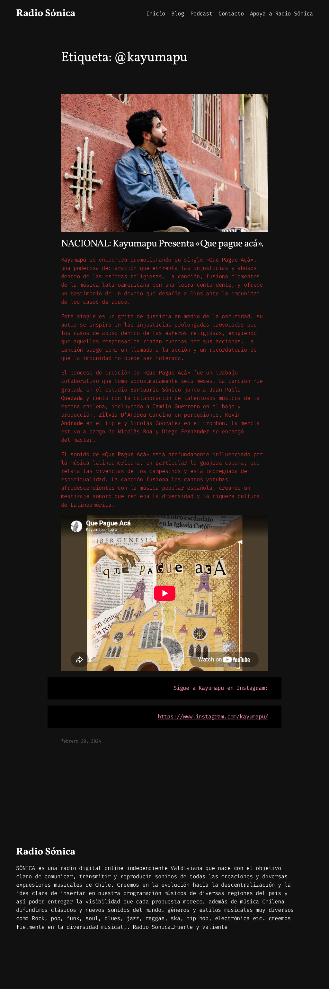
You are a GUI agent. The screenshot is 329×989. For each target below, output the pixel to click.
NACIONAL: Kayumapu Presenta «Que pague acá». (162, 244)
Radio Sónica (45, 14)
